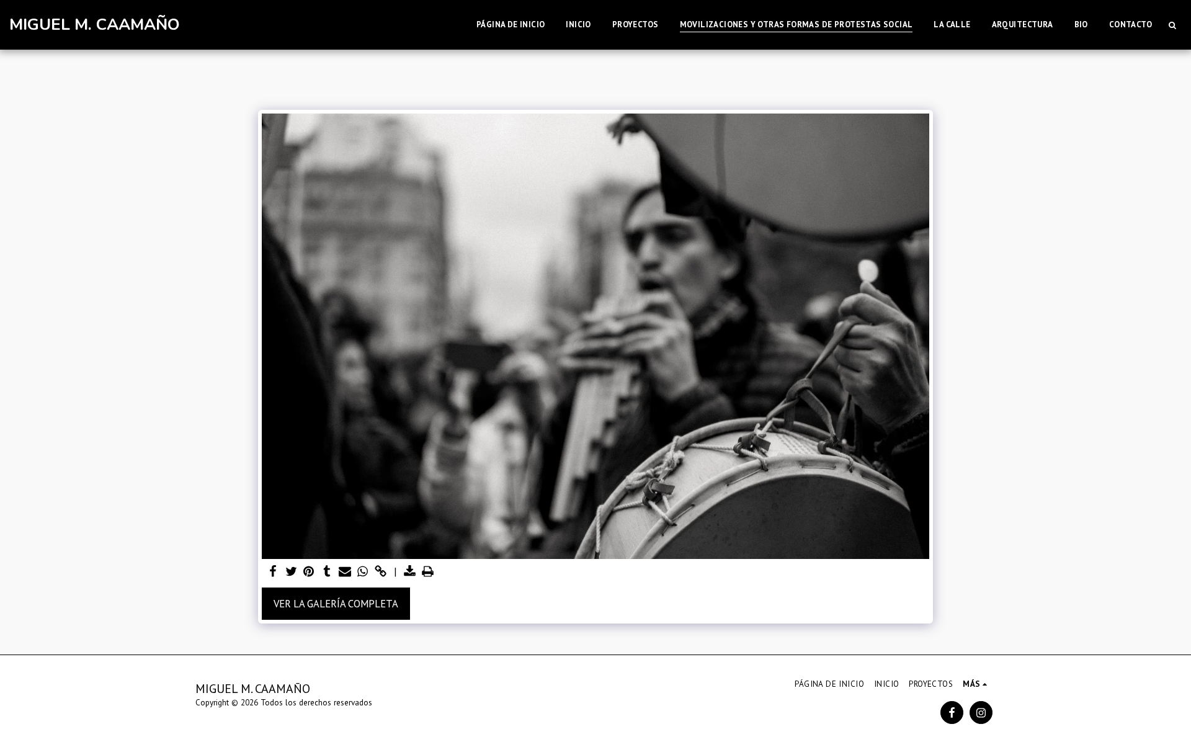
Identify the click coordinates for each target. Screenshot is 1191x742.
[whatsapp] (362, 572)
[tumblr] (327, 572)
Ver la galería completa (336, 603)
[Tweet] (291, 572)
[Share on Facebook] (273, 572)
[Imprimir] (427, 572)
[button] (1172, 24)
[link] (380, 572)
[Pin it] (309, 572)
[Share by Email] (344, 572)
